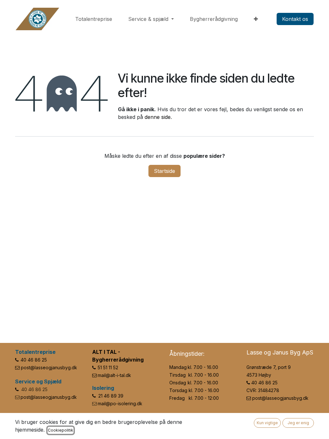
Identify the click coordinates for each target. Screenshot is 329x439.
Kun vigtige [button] (267, 422)
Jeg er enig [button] (298, 422)
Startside (164, 171)
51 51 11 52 (108, 367)
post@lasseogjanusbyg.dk (49, 367)
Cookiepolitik (60, 430)
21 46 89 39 (110, 396)
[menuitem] (93, 19)
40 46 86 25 (34, 360)
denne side (158, 117)
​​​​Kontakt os (295, 19)
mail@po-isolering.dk (120, 403)
